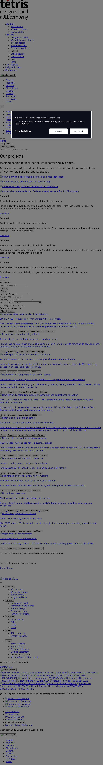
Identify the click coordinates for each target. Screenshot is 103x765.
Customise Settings (23, 131)
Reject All (58, 131)
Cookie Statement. (23, 124)
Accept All (78, 131)
